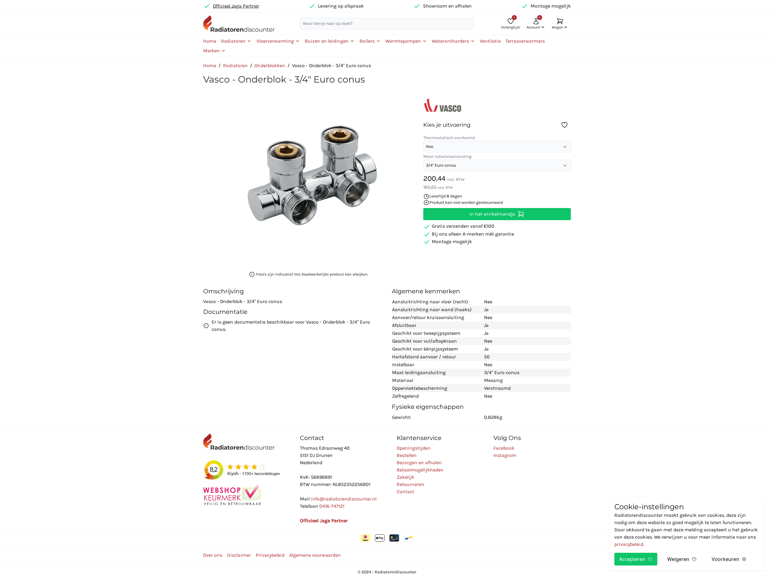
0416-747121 (331, 506)
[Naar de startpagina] (239, 23)
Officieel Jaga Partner (236, 6)
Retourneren (410, 484)
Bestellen (407, 455)
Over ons (212, 555)
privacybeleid (628, 544)
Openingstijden (414, 448)
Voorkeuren (725, 559)
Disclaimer (239, 555)
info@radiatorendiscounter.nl (343, 499)
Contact (405, 491)
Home (209, 41)
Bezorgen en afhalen (419, 462)
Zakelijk (405, 477)
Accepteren (632, 559)
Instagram (504, 455)
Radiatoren (235, 65)
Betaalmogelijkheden (420, 470)
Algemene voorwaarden (315, 555)
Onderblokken (270, 65)
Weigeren (678, 559)
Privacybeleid (270, 555)
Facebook (503, 448)
